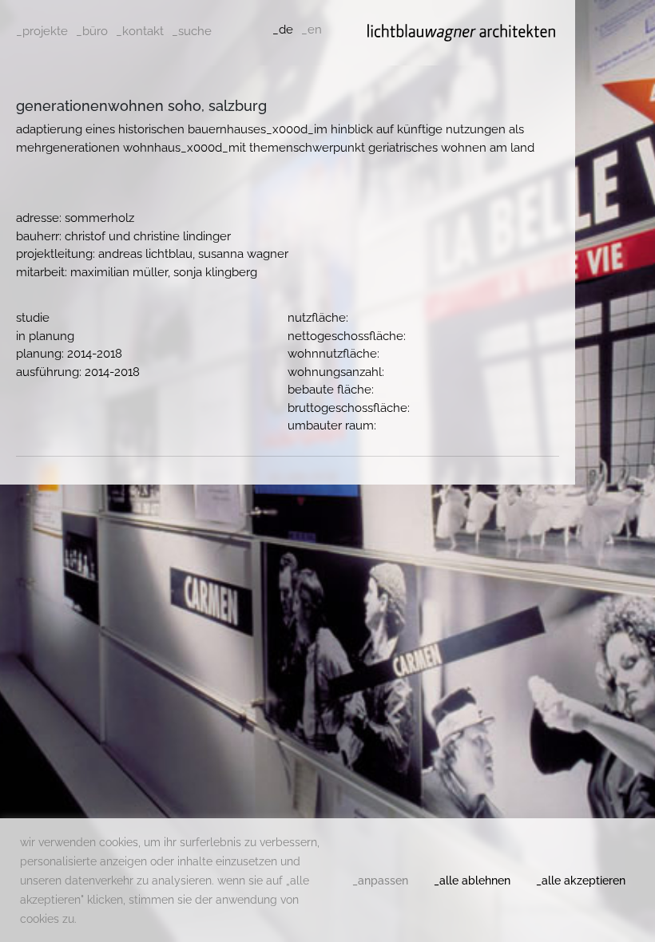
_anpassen (380, 880)
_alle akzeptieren (580, 880)
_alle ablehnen (472, 880)
